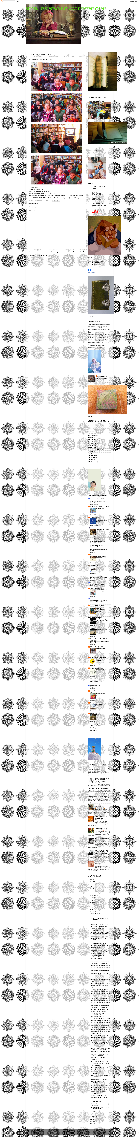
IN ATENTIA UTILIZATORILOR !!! (100, 1020)
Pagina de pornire (57, 252)
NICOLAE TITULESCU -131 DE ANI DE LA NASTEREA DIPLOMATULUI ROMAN (102, 851)
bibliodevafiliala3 (94, 599)
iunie (93, 907)
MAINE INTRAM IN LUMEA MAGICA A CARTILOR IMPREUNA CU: (98, 1013)
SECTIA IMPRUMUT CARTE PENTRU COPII (66, 8)
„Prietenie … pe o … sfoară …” (97, 584)
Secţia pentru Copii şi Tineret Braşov (99, 583)
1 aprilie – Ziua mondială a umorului (102, 659)
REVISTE (90, 460)
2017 (91, 888)
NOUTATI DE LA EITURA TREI (99, 989)
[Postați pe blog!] (54, 201)
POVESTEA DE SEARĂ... (94, 449)
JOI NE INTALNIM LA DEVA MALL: (101, 1040)
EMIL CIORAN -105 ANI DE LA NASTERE (99, 1076)
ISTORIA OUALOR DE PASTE (99, 926)
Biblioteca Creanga (94, 679)
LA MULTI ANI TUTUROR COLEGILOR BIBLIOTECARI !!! (100, 950)
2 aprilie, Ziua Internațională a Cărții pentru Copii (100, 1104)
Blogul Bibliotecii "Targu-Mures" (98, 657)
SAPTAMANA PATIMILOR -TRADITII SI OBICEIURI (98, 942)
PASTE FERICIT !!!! (96, 914)
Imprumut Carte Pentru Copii (94, 267)
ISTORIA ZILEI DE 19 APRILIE (99, 1009)
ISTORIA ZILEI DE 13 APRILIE (99, 1067)
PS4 (89, 453)
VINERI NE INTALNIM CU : (98, 1038)
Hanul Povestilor (94, 555)
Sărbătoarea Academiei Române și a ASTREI (98, 550)
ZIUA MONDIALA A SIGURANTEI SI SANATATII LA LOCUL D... (100, 933)
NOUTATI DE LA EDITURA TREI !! (100, 1052)
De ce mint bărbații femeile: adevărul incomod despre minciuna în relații (98, 540)
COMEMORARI (92, 433)
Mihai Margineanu (94, 728)
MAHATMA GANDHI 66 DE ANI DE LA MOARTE (102, 779)
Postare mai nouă (34, 252)
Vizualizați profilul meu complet (101, 379)
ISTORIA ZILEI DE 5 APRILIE (99, 1098)
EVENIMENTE (92, 439)
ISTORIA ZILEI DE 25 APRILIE (99, 945)
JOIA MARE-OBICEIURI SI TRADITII (98, 929)
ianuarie (94, 1116)
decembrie (94, 893)
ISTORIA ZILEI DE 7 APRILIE (99, 1087)
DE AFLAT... (91, 435)
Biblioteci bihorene (94, 517)
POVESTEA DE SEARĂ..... (102, 828)
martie (93, 1111)
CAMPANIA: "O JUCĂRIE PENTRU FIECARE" (100, 609)
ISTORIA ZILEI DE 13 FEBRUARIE (98, 788)
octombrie (94, 897)
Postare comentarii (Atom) (42, 255)
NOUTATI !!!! (95, 1069)
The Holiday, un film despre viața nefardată (101, 556)
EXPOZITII (91, 441)
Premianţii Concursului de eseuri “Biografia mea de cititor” (97, 680)
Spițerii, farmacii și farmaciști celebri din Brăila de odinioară (99, 642)
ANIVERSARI (92, 429)
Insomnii (92, 528)
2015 (91, 1119)
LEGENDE (91, 445)
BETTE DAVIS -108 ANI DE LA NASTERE (99, 1092)
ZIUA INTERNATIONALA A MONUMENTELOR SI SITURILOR (101, 1017)
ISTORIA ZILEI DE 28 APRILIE (99, 936)
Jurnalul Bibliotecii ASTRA (96, 668)
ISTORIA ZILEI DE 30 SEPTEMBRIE (101, 817)
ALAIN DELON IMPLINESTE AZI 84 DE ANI (102, 839)
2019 (91, 884)
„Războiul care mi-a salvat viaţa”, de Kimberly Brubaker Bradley (98, 600)
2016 (91, 891)
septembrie (94, 900)
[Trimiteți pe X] (56, 201)
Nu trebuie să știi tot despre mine (102, 530)
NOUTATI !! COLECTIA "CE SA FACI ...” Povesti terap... (99, 1054)
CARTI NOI (91, 431)
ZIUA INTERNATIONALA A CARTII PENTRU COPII (100, 1100)
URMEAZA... (91, 462)
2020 (91, 881)
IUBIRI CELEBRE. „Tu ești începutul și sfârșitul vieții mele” (99, 768)
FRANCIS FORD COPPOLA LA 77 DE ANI (100, 1082)
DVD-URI (90, 437)
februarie (94, 1114)
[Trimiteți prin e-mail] (53, 201)
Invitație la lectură (100, 648)
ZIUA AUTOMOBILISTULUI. (98, 1095)
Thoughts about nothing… (96, 576)
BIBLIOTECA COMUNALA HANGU (99, 507)
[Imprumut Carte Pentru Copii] (89, 271)
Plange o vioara (93, 687)
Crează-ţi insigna (91, 272)
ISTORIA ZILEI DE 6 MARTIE (100, 862)
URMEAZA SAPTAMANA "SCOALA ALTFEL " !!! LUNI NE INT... (100, 1048)
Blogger (79, 1133)
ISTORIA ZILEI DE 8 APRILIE (99, 1079)
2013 (91, 1124)
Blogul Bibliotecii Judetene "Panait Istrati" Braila (98, 639)
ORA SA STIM (92, 447)
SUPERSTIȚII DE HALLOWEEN (99, 805)
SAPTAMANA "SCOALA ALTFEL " (100, 961)
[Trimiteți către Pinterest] (59, 201)
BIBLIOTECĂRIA (94, 565)
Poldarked (92, 628)
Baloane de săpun (100, 508)
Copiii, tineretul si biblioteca (97, 588)
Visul (97, 715)
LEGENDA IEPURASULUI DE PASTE (99, 939)
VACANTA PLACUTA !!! (97, 948)
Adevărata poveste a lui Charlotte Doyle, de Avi (101, 590)
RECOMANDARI (92, 456)
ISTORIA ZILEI (92, 443)
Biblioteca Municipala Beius (97, 647)
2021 (91, 879)
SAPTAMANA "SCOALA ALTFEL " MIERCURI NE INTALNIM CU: (100, 1043)
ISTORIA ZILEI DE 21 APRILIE (99, 974)
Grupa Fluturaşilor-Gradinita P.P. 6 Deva (98, 691)
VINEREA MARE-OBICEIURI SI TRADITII (100, 918)
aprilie (93, 912)
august (93, 902)
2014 (91, 1121)
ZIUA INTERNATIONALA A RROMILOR (98, 1072)
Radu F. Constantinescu (96, 617)
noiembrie (94, 895)
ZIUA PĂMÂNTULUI (96, 959)
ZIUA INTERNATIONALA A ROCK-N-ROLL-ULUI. (100, 1064)
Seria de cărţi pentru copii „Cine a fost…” (99, 986)
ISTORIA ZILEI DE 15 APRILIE (99, 1035)
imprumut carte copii (102, 376)
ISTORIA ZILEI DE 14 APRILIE (99, 1061)
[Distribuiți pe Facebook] (57, 201)
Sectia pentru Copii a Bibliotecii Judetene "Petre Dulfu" (97, 499)
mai (93, 909)
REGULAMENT (92, 458)
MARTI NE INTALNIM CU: (98, 1046)
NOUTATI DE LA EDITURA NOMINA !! (98, 1058)
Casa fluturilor (99, 704)
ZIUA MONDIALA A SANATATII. (99, 1085)
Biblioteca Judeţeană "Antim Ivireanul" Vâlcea (97, 724)
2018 (91, 886)
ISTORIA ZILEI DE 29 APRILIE (99, 924)
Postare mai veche (79, 252)
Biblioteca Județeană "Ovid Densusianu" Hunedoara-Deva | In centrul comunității (98, 547)
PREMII (90, 451)
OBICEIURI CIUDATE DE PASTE (100, 916)
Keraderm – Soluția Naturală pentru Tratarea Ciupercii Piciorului (98, 578)
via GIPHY (91, 93)
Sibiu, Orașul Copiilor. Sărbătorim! (101, 670)
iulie (93, 905)
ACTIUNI (35, 203)
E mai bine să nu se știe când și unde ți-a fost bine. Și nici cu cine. (102, 620)
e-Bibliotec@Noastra (95, 685)
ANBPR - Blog (93, 730)
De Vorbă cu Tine (94, 538)
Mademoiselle (93, 713)
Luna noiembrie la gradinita (100, 694)
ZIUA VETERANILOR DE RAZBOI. (100, 922)
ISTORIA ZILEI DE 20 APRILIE (99, 983)
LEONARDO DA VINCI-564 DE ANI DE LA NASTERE (100, 1032)
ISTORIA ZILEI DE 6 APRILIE (99, 1089)
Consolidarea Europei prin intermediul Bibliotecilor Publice (102, 520)
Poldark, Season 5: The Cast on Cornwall (101, 630)
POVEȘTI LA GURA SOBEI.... (97, 101)
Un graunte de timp (94, 703)
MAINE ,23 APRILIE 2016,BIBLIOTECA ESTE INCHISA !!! (98, 955)
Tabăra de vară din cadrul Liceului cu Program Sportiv (98, 502)
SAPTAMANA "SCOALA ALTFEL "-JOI (100, 970)
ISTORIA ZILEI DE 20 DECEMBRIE (98, 796)
